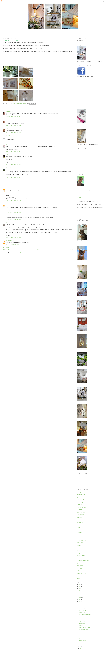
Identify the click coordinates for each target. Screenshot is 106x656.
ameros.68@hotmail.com (82, 192)
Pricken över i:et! (82, 631)
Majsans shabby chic (81, 548)
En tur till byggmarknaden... (85, 614)
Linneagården (80, 535)
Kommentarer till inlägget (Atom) (16, 252)
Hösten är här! (82, 612)
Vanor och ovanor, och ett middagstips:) (87, 636)
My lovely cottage (80, 558)
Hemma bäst (79, 510)
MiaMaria (8, 119)
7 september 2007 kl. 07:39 (13, 212)
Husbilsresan (8, 111)
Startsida (38, 249)
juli (80, 644)
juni (80, 646)
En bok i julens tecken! (83, 629)
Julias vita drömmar (81, 524)
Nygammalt (8, 167)
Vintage (78, 570)
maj (80, 648)
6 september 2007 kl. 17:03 (13, 116)
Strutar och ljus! (82, 640)
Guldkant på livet (80, 509)
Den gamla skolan (80, 499)
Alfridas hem (79, 492)
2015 (80, 586)
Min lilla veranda (80, 553)
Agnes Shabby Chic (81, 491)
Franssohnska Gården (81, 507)
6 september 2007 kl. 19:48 (13, 164)
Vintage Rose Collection (82, 573)
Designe (79, 501)
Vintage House (80, 571)
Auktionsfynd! (82, 621)
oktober (81, 606)
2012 (80, 592)
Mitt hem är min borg (81, 555)
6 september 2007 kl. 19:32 (13, 151)
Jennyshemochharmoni (10, 240)
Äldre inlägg (70, 249)
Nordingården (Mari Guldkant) (83, 560)
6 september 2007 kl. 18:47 (13, 141)
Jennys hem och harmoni (82, 520)
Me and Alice (79, 550)
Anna (80, 197)
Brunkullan (8, 222)
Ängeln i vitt (79, 578)
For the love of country (82, 505)
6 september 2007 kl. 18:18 (13, 125)
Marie (7, 144)
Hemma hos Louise (81, 512)
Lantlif (78, 527)
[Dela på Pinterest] (35, 104)
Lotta (7, 154)
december (82, 603)
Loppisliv (79, 538)
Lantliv (78, 530)
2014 (80, 588)
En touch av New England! (84, 617)
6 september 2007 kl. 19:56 (13, 177)
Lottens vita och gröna (81, 540)
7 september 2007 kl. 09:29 (14, 219)
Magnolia (79, 545)
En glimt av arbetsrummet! (84, 634)
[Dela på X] (32, 104)
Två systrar (79, 568)
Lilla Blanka (79, 532)
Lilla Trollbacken (80, 533)
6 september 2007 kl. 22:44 (14, 200)
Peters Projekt (80, 563)
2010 (80, 595)
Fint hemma (79, 504)
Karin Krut (79, 525)
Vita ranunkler (80, 575)
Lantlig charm (80, 529)
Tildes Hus (79, 566)
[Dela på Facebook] (34, 104)
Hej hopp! (81, 638)
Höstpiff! (81, 625)
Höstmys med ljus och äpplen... (85, 627)
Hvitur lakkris (79, 517)
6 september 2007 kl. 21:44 (13, 184)
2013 (80, 590)
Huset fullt (79, 515)
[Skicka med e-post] (30, 104)
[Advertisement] (53, 33)
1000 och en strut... (83, 610)
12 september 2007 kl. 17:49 (14, 244)
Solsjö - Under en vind (10, 135)
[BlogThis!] (31, 104)
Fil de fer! (81, 616)
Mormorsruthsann (80, 557)
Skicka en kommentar (7, 247)
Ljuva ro (7, 188)
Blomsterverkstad (80, 497)
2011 (79, 594)
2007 (80, 601)
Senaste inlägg (6, 249)
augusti (81, 642)
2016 (80, 584)
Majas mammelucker (81, 547)
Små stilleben (82, 623)
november (82, 605)
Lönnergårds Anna (10, 203)
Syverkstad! (81, 619)
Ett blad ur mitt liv (80, 502)
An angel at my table (81, 494)
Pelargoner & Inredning (82, 562)
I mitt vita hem (79, 519)
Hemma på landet (80, 514)
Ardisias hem (79, 496)
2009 (80, 597)
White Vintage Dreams (81, 576)
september (82, 608)
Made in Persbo (80, 543)
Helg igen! (81, 633)
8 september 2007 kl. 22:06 (14, 237)
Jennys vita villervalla (81, 522)
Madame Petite (80, 542)
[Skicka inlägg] (28, 103)
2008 (80, 599)
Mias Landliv (79, 552)
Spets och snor (80, 565)
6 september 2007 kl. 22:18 (13, 192)
